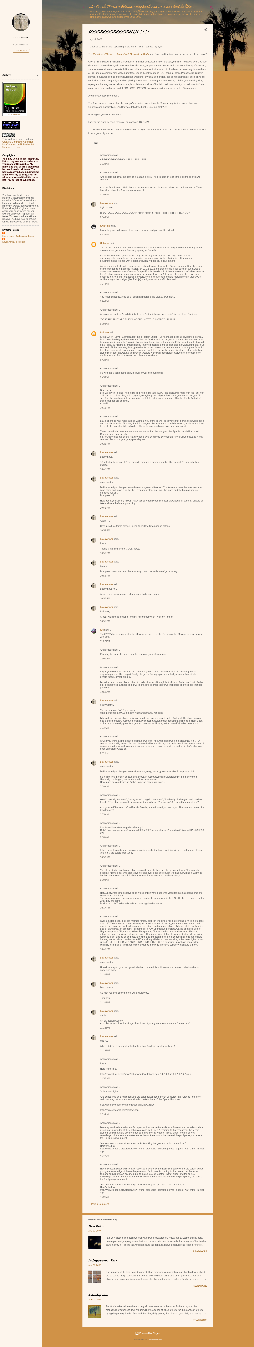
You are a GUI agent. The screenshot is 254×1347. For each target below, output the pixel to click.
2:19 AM (104, 786)
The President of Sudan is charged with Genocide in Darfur (119, 54)
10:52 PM (105, 530)
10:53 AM (105, 857)
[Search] (211, 8)
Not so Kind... (96, 1226)
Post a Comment (100, 1204)
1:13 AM (104, 728)
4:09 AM (104, 1197)
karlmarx (104, 332)
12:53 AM (105, 692)
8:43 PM (104, 377)
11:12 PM (105, 1028)
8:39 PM (104, 324)
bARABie (105, 226)
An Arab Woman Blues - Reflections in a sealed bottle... (142, 7)
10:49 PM (105, 949)
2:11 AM (104, 753)
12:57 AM (105, 1078)
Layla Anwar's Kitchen (13, 242)
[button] (205, 30)
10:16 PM (105, 408)
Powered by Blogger (150, 1333)
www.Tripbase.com (14, 114)
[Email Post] (96, 144)
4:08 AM (104, 1155)
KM (102, 629)
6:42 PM (104, 234)
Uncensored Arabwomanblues (18, 236)
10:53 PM (105, 553)
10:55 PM (105, 598)
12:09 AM (105, 658)
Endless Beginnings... (99, 1295)
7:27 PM (104, 284)
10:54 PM (105, 576)
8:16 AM (104, 837)
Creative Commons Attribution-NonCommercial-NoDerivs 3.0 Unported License (18, 144)
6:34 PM (104, 217)
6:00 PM (104, 880)
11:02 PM (105, 641)
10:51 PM (105, 508)
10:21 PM (105, 444)
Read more (200, 1251)
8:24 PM (104, 301)
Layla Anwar (106, 203)
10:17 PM (105, 908)
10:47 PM (105, 469)
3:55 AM (104, 814)
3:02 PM (104, 164)
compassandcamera (154, 1339)
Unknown (105, 243)
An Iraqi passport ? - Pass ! (102, 1260)
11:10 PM (105, 974)
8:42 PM (104, 360)
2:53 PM (104, 1114)
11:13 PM (105, 1050)
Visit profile (21, 51)
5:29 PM (104, 194)
